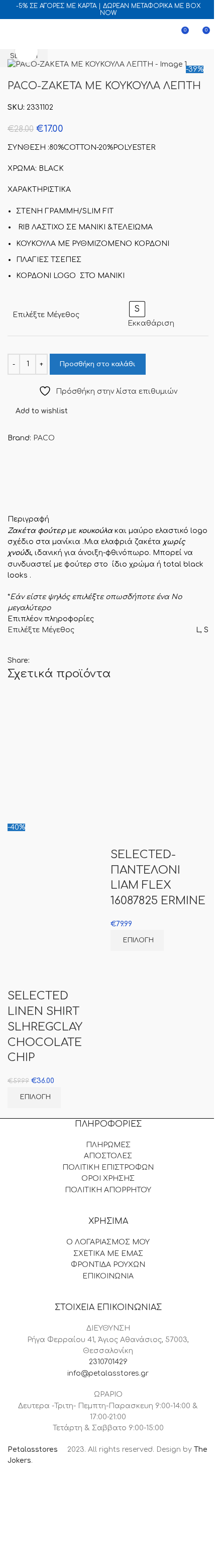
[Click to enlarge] (26, 52)
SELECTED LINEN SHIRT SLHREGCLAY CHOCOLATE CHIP (45, 1027)
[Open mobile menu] (12, 34)
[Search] (30, 34)
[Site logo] (108, 34)
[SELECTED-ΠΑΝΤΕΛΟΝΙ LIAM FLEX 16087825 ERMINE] (159, 756)
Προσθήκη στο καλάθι (98, 364)
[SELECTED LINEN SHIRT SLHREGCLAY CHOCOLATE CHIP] (56, 756)
